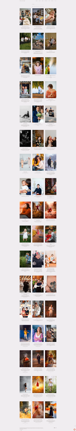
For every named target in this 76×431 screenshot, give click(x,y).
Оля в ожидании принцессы (51, 293)
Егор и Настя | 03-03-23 (38, 123)
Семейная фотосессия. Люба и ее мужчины (50, 124)
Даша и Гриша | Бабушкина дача (25, 99)
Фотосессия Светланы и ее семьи (38, 243)
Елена (25, 219)
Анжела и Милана (38, 318)
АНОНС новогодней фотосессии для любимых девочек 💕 (38, 26)
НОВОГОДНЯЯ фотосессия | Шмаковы (25, 75)
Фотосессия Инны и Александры (25, 196)
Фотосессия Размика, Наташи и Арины (38, 394)
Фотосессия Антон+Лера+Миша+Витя (50, 219)
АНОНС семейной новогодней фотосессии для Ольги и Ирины (50, 269)
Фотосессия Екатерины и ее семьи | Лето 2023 (50, 75)
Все (32, 6)
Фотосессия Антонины (50, 419)
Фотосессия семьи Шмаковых (50, 394)
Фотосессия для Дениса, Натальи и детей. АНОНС (38, 220)
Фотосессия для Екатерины (38, 75)
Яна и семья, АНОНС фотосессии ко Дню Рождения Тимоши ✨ (38, 51)
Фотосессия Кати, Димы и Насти (25, 419)
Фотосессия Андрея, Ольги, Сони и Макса (51, 244)
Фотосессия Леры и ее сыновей (50, 368)
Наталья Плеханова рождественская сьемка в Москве (25, 294)
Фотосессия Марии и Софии (25, 368)
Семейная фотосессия (36, 6)
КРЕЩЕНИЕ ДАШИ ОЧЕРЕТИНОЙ (50, 26)
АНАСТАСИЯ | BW (25, 123)
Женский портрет (42, 6)
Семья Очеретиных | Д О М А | (25, 26)
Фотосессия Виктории (25, 394)
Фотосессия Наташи (50, 318)
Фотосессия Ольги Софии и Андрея (38, 419)
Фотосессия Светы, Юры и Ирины (38, 368)
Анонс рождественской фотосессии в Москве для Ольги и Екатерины (38, 269)
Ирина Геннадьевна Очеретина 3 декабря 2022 (38, 196)
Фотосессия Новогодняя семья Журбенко (50, 196)
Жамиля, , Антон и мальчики (25, 268)
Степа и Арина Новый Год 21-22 (25, 318)
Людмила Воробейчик (50, 99)
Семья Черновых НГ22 (38, 293)
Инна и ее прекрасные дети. (25, 243)
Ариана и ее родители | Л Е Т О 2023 (38, 99)
